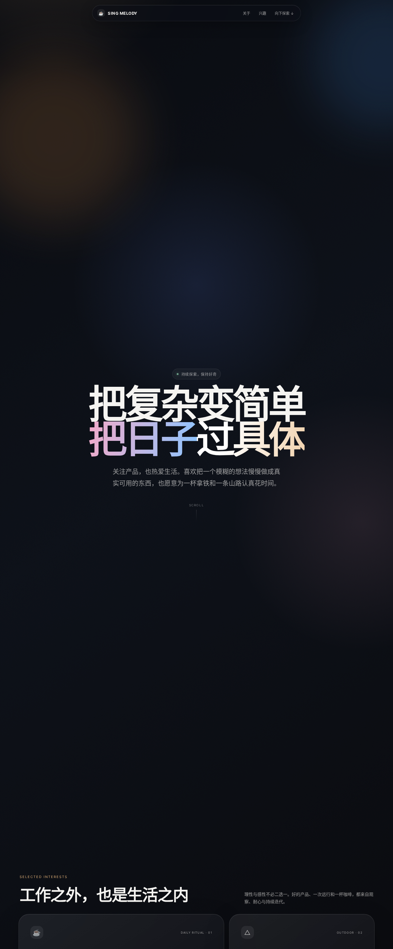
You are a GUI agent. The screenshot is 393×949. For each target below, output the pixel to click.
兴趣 (262, 13)
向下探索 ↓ (284, 13)
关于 (246, 13)
